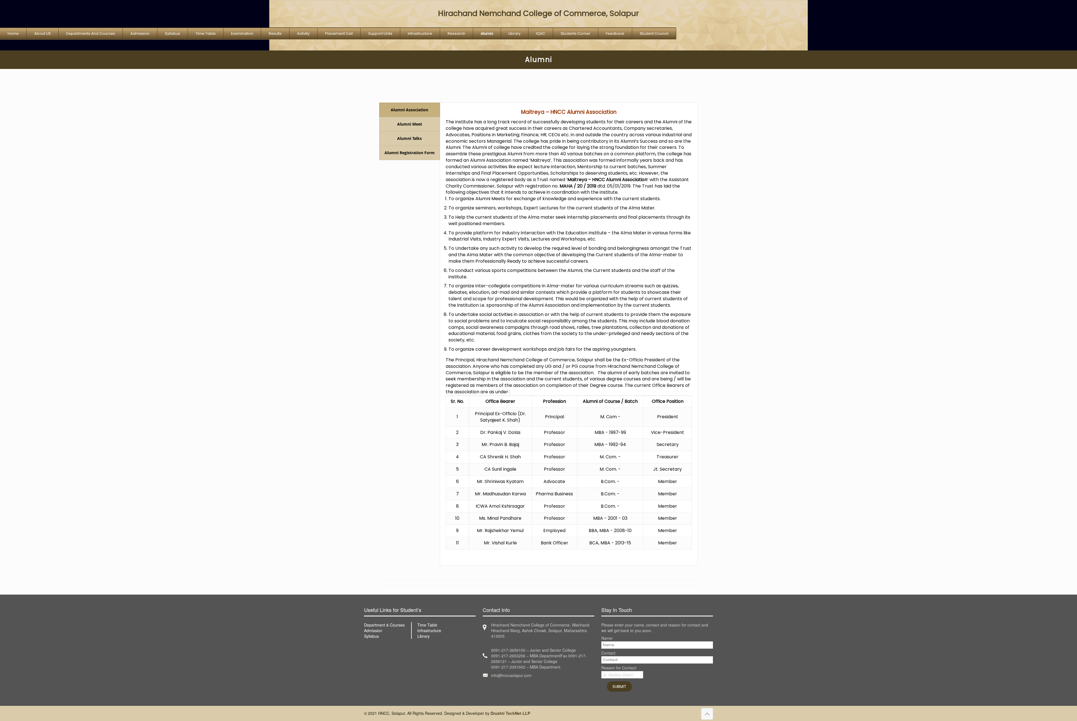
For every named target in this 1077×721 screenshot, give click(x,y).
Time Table (427, 625)
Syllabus (371, 636)
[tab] (409, 110)
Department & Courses (384, 625)
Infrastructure (429, 630)
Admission (373, 630)
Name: (607, 638)
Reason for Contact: (619, 668)
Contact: (608, 653)
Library (423, 636)
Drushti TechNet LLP (510, 713)
